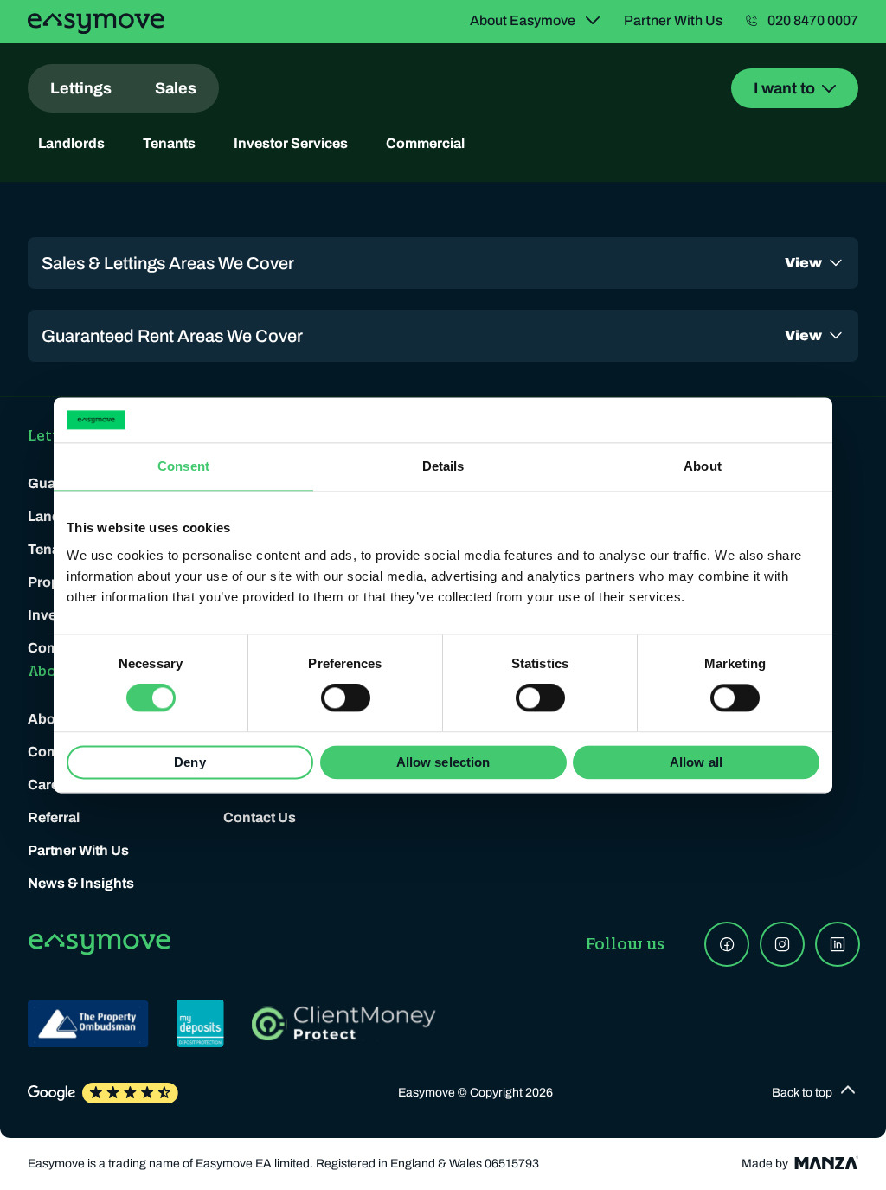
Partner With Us (78, 850)
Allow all (696, 762)
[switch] (345, 698)
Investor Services (291, 143)
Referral (54, 817)
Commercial (425, 143)
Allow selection (443, 762)
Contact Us (259, 817)
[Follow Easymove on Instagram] (782, 944)
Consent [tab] (183, 466)
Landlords (71, 143)
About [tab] (703, 466)
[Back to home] (96, 23)
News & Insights (81, 883)
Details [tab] (443, 466)
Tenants (169, 143)
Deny (189, 762)
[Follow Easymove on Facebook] (727, 944)
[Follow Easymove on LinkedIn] (837, 944)
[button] (815, 1093)
